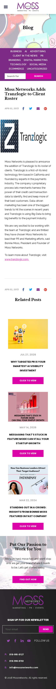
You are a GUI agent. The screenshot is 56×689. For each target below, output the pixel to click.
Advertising (38, 51)
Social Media (38, 64)
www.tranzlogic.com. (17, 259)
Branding (15, 60)
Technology (18, 64)
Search (38, 76)
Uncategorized (37, 68)
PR (41, 55)
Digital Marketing (35, 60)
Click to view (28, 380)
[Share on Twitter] (30, 108)
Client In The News (25, 55)
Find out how (28, 579)
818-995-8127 (16, 654)
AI (26, 51)
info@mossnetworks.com (23, 667)
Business (16, 51)
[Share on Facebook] (23, 108)
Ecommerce (16, 68)
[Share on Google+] (45, 108)
